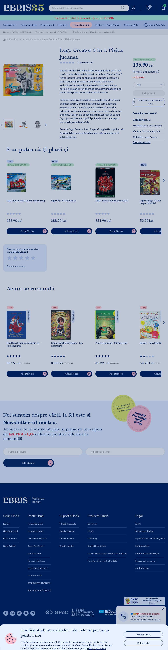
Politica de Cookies (96, 648)
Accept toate (143, 634)
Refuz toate (143, 643)
